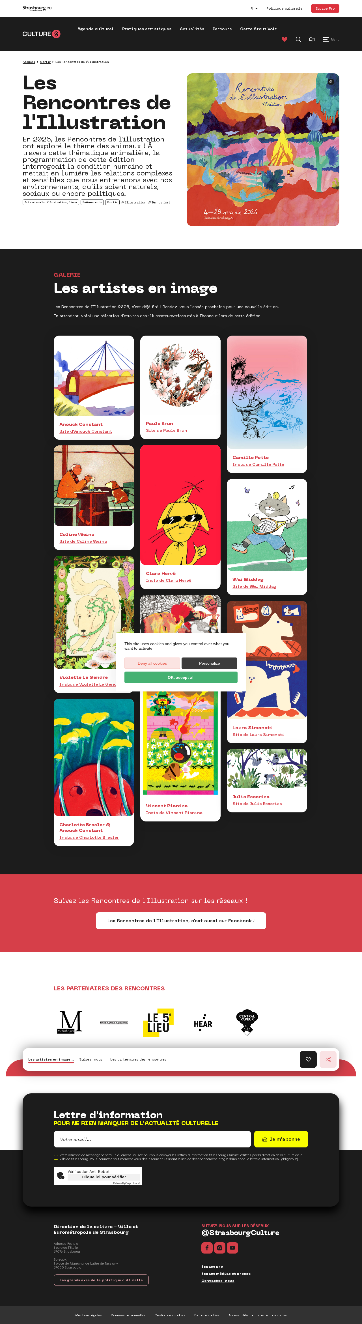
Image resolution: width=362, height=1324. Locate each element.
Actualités (192, 28)
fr (257, 9)
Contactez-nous (217, 1280)
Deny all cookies (152, 663)
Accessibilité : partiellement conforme (258, 1315)
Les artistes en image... (51, 1059)
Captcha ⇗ (126, 1183)
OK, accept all (181, 677)
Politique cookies (206, 1315)
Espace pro (212, 1266)
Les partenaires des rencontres (138, 1059)
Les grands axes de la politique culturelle (101, 1280)
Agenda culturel (95, 28)
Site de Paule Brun (166, 430)
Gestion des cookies (169, 1315)
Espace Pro (325, 8)
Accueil (29, 62)
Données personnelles (128, 1315)
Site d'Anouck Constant (85, 431)
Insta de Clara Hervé (168, 580)
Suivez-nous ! (92, 1059)
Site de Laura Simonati (258, 734)
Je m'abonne (285, 1139)
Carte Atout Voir (258, 28)
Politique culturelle (284, 8)
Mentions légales (88, 1315)
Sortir (45, 62)
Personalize (209, 663)
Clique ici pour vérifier (103, 1177)
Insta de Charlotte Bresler (89, 837)
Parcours (222, 28)
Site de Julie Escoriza (257, 803)
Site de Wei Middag (254, 586)
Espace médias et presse (226, 1273)
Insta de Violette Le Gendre (90, 684)
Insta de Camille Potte (258, 464)
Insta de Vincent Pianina (174, 812)
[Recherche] (298, 39)
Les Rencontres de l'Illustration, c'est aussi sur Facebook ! (181, 921)
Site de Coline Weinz (83, 541)
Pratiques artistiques (146, 28)
